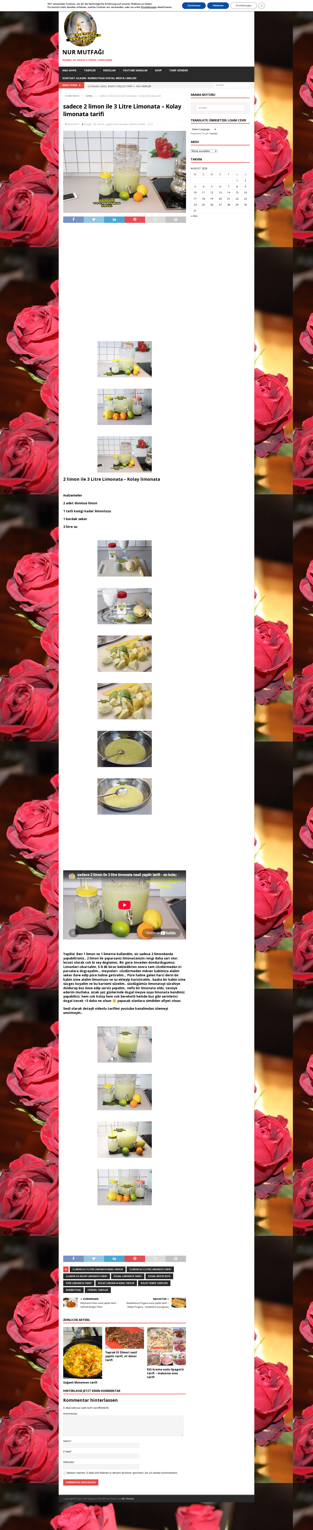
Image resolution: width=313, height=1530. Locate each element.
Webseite (68, 1462)
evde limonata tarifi (79, 1283)
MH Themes (128, 1498)
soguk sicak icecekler (116, 124)
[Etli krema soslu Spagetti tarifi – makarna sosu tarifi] (166, 1346)
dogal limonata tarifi (128, 1276)
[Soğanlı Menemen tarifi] (82, 1353)
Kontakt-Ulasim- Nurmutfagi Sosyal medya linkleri (99, 78)
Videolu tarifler (137, 124)
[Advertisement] (124, 281)
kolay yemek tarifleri (154, 1283)
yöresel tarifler (97, 1290)
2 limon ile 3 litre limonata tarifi (150, 1269)
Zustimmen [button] (193, 5)
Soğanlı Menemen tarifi (80, 1382)
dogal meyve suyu (159, 1276)
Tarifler (90, 70)
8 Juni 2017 (73, 124)
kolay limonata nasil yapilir (116, 1283)
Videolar (109, 70)
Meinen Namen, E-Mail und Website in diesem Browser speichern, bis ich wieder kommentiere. (122, 1472)
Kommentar (70, 1413)
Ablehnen (218, 5)
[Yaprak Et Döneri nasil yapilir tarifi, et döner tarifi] (124, 1338)
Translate (213, 133)
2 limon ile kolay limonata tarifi (86, 1276)
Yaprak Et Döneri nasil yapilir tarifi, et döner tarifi (121, 1356)
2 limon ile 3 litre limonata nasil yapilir (97, 1269)
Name (66, 1441)
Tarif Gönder (178, 70)
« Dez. (194, 216)
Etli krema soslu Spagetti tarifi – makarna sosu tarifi (165, 1373)
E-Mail (66, 1451)
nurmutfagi (73, 1290)
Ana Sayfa (69, 70)
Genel (100, 124)
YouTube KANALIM (135, 70)
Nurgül (87, 124)
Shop (158, 70)
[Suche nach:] (232, 85)
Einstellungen (243, 5)
